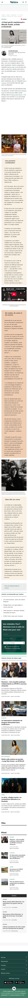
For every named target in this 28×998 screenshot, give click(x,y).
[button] (2, 2)
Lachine (11, 866)
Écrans (3, 794)
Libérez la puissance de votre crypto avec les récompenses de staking (14, 927)
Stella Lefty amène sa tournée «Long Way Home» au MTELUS (12, 760)
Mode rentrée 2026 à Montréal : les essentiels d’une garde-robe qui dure (13, 903)
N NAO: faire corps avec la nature (13, 616)
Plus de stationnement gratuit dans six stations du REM (17, 883)
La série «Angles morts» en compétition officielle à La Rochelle (11, 799)
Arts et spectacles (5, 756)
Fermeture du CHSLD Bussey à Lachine (16, 870)
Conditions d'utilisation (15, 995)
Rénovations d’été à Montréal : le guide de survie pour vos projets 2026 (13, 915)
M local (3, 832)
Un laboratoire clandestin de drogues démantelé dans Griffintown (11, 722)
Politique (3, 679)
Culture (8, 14)
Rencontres (13, 14)
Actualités (3, 718)
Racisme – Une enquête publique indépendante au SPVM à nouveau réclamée (14, 684)
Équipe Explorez (14, 931)
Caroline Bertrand (13, 51)
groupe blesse (16, 306)
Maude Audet (11, 67)
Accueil (3, 14)
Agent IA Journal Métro (15, 696)
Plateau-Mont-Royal (16, 94)
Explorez (14, 896)
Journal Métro (14, 907)
